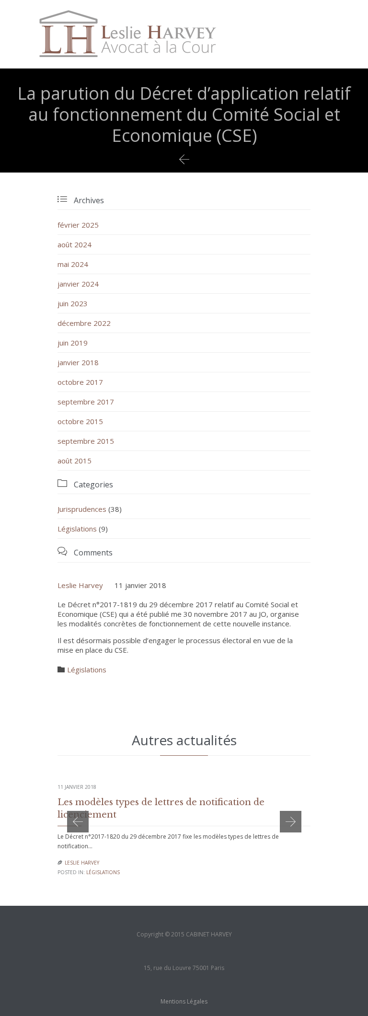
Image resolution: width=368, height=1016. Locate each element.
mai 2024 (73, 264)
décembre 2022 (84, 323)
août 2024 (75, 244)
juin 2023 (73, 303)
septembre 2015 (86, 441)
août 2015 (75, 460)
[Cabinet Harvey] (128, 34)
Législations (77, 528)
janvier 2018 (78, 362)
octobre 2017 (80, 382)
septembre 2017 (86, 401)
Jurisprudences (82, 509)
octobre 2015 (80, 421)
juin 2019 (73, 342)
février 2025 (78, 225)
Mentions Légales (184, 1001)
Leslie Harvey (80, 585)
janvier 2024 (78, 284)
